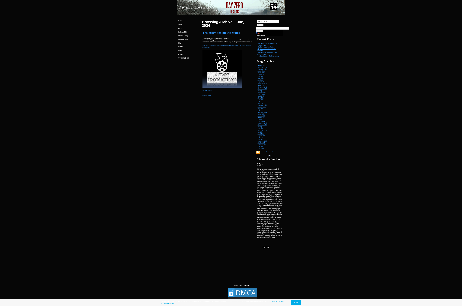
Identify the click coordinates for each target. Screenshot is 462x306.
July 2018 (260, 132)
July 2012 (260, 80)
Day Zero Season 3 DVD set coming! (268, 56)
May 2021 (260, 139)
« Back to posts (206, 95)
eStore (180, 54)
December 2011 (262, 69)
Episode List (182, 32)
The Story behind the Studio (221, 32)
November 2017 (262, 130)
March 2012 (261, 73)
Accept (296, 302)
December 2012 (262, 89)
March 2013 (261, 94)
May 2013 (260, 98)
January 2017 (261, 127)
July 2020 (260, 137)
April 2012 (261, 74)
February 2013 (262, 92)
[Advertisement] (274, 265)
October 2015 (261, 118)
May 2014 (260, 109)
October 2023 (261, 143)
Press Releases (183, 39)
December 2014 (262, 112)
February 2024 (262, 145)
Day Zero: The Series (194, 7)
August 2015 (261, 116)
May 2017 (260, 128)
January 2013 (261, 91)
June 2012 (260, 78)
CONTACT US (183, 58)
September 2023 (262, 141)
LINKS (180, 47)
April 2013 (261, 96)
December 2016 (262, 125)
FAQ (180, 50)
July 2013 (260, 101)
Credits (180, 28)
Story (180, 24)
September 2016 (262, 123)
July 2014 (260, 110)
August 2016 (261, 121)
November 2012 (262, 87)
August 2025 (261, 148)
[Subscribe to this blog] (258, 153)
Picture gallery (183, 36)
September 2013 (262, 103)
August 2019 (261, 136)
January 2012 (261, 71)
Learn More (275, 301)
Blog (180, 43)
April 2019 (261, 134)
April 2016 (261, 119)
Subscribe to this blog (267, 151)
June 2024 (260, 146)
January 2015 (261, 114)
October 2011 (261, 65)
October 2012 (261, 85)
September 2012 (262, 83)
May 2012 (260, 76)
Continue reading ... (208, 90)
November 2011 (262, 67)
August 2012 (261, 82)
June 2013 (260, 100)
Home (180, 21)
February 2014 (262, 107)
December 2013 (262, 105)
